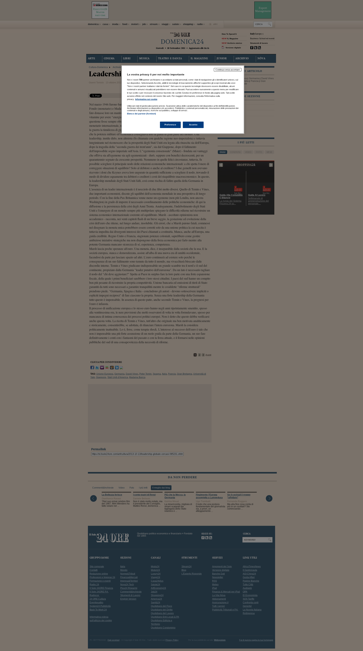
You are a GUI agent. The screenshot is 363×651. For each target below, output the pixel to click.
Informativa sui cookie (146, 99)
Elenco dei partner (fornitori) (141, 114)
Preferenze (170, 124)
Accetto (193, 124)
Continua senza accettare (228, 70)
